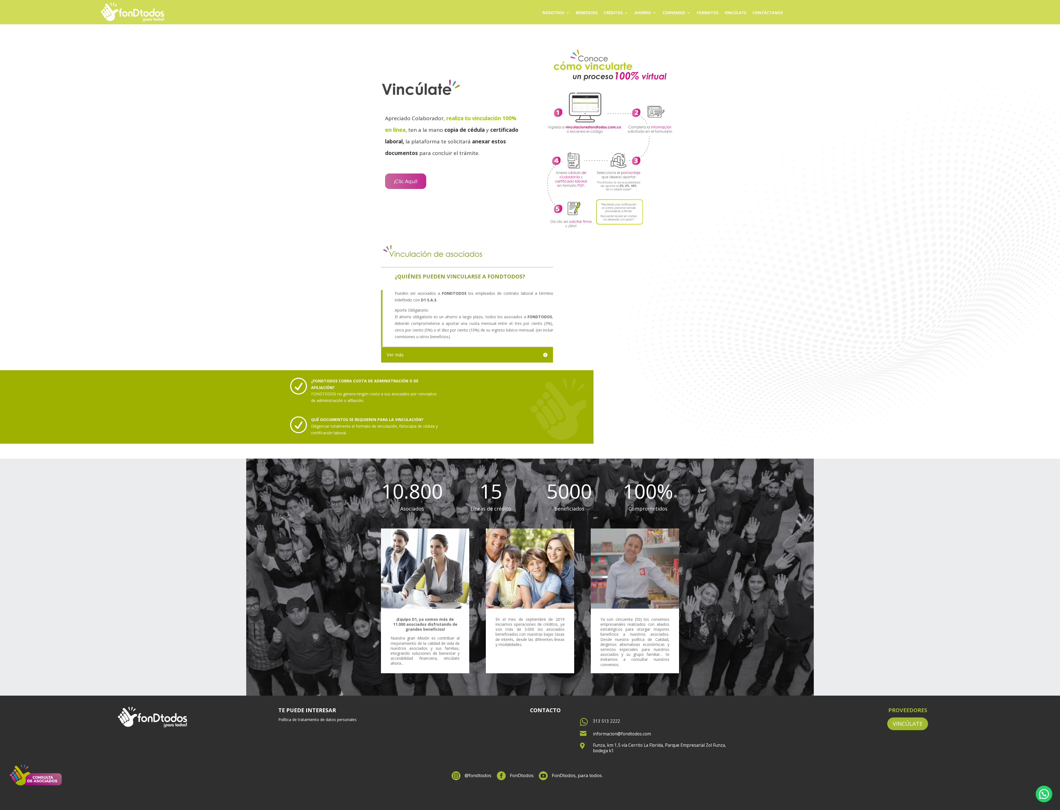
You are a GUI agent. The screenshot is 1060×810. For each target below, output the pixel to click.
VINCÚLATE (735, 13)
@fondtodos (478, 775)
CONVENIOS (673, 13)
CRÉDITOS (613, 13)
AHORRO (642, 13)
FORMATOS (708, 13)
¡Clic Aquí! (405, 181)
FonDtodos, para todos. (577, 775)
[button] (1044, 794)
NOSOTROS (553, 13)
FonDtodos (522, 775)
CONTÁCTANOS (767, 13)
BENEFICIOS (587, 13)
